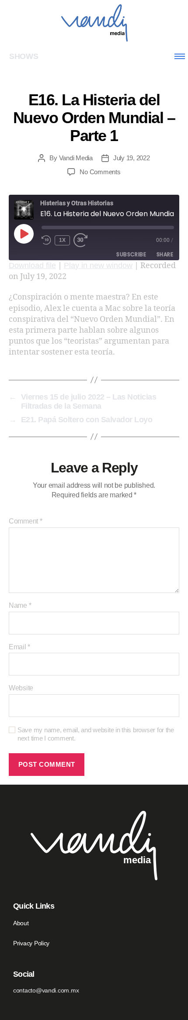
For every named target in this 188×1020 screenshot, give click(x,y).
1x (62, 240)
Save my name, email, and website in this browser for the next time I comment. (95, 734)
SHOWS (23, 56)
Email (19, 647)
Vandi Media (76, 158)
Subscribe (131, 254)
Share (165, 254)
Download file (32, 265)
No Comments (100, 172)
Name (20, 605)
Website (21, 688)
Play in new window (98, 265)
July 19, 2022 (131, 158)
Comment (25, 521)
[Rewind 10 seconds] (46, 240)
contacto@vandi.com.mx (46, 990)
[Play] (23, 233)
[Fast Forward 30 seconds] (82, 240)
